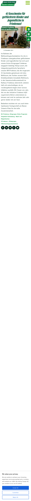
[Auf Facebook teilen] (2, 127)
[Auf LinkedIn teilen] (6, 127)
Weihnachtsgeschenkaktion (10, 124)
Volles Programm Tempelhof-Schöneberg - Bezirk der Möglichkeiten (14, 116)
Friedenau (5, 121)
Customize (15, 492)
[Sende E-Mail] (17, 127)
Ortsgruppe (13, 114)
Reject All (15, 497)
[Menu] (28, 3)
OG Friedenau (5, 114)
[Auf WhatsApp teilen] (14, 127)
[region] (15, 486)
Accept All (15, 488)
